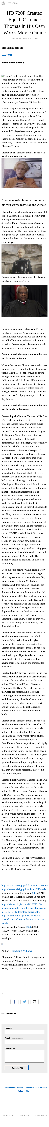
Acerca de (8, 1116)
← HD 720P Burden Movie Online (13, 1089)
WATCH (7, 55)
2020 (34, 893)
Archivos (24, 1116)
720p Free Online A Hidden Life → (36, 1089)
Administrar (41, 1116)
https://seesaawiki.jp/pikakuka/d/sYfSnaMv (24, 889)
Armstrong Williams (21, 950)
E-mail (14, 1038)
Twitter (24, 1001)
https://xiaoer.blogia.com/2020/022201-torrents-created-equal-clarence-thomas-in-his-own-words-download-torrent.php (24, 908)
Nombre (8, 1028)
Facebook (14, 1001)
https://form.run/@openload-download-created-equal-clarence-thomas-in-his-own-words (24, 919)
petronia (13, 3)
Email (35, 1001)
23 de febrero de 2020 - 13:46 (24, 38)
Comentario (10, 1048)
